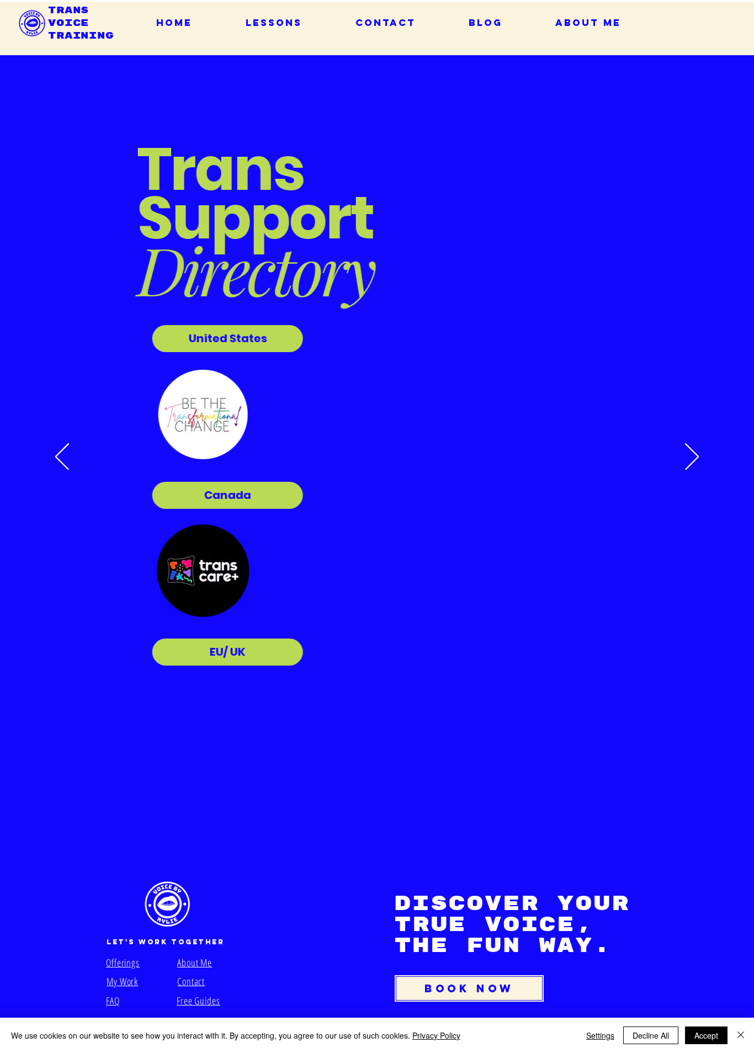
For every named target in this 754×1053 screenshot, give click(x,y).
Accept (706, 1035)
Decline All (651, 1035)
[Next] (692, 457)
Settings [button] (600, 1035)
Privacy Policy (436, 1035)
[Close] (740, 1035)
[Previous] (62, 457)
